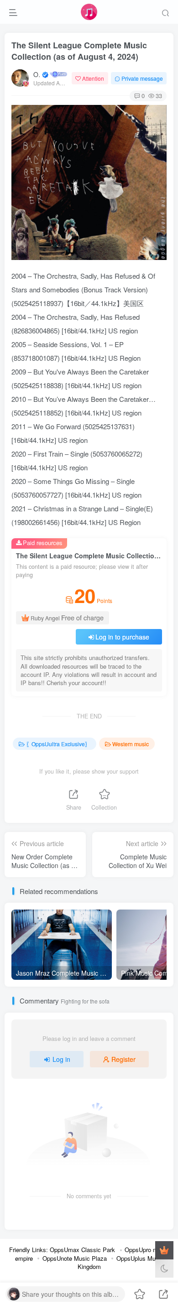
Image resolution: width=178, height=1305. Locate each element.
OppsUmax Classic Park (82, 1249)
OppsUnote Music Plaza (74, 1258)
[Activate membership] (164, 1250)
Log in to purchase (122, 636)
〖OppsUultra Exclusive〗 (58, 744)
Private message (142, 78)
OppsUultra (37, 74)
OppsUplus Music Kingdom (120, 1262)
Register (123, 1059)
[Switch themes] (164, 1268)
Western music (130, 744)
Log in (61, 1059)
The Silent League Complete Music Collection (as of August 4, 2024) (79, 50)
